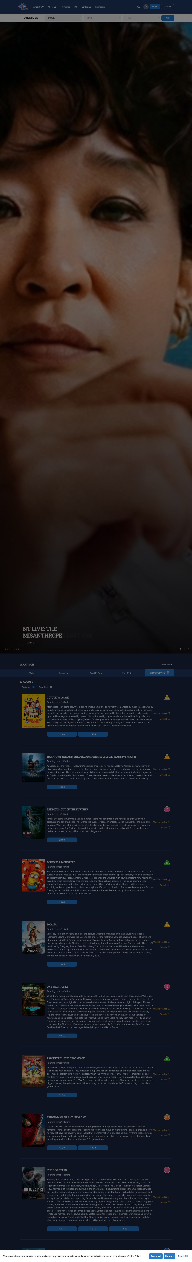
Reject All (183, 1256)
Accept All (156, 1256)
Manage (169, 1256)
